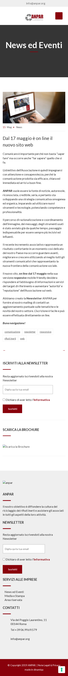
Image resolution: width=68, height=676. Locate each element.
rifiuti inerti (10, 338)
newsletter (30, 331)
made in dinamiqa (34, 669)
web (22, 338)
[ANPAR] (34, 17)
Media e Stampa (15, 595)
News (19, 127)
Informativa (42, 399)
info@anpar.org (35, 3)
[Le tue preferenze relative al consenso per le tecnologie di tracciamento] (61, 669)
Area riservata (13, 599)
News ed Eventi (14, 591)
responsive (45, 331)
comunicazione (12, 331)
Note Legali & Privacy (49, 665)
